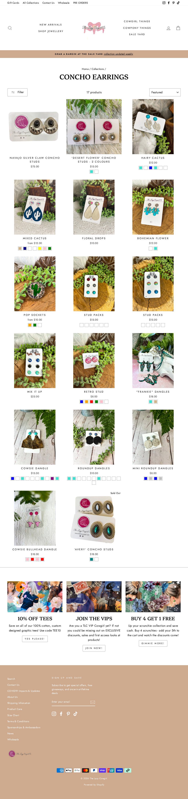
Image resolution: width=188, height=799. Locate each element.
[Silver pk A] (143, 325)
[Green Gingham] (35, 248)
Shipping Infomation (18, 703)
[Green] (35, 325)
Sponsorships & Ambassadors (23, 727)
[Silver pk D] (158, 325)
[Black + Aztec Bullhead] (109, 478)
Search (11, 679)
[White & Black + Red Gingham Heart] (47, 478)
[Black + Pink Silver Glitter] (79, 478)
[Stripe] (106, 401)
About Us (12, 697)
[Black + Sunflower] (27, 478)
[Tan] (20, 248)
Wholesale (64, 3)
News (10, 733)
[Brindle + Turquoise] (57, 478)
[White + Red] (42, 559)
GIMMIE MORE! (153, 643)
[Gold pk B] (86, 325)
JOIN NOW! (94, 648)
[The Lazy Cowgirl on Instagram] (54, 714)
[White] (96, 171)
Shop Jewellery (50, 31)
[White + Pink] (37, 559)
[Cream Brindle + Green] (49, 248)
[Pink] (101, 401)
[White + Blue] (155, 478)
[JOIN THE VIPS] (94, 596)
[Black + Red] (32, 559)
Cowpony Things (137, 28)
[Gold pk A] (81, 325)
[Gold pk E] (101, 325)
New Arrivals (51, 24)
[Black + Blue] (150, 168)
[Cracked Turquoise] (155, 248)
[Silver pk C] (153, 325)
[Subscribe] (92, 702)
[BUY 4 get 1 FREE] (153, 596)
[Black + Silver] (150, 478)
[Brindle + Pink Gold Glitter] (89, 478)
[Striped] (39, 325)
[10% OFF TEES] (34, 596)
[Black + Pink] (27, 559)
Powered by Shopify (94, 784)
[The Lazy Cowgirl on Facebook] (61, 714)
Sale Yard (137, 34)
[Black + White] (145, 168)
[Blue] (81, 401)
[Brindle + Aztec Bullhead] (113, 478)
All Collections (31, 3)
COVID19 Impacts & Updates (23, 691)
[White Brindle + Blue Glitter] (165, 168)
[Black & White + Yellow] (39, 248)
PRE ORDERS (80, 3)
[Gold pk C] (91, 325)
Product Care (14, 709)
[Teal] (91, 559)
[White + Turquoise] (140, 168)
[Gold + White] (104, 478)
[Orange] (30, 325)
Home (85, 69)
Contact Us (48, 3)
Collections (98, 69)
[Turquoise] (91, 171)
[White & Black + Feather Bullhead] (94, 482)
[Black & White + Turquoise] (42, 478)
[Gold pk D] (96, 325)
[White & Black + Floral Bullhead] (118, 478)
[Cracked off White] (150, 248)
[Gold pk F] (106, 325)
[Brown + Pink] (44, 248)
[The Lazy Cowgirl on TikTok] (75, 714)
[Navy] (25, 248)
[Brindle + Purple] (52, 478)
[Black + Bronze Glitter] (160, 168)
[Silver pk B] (148, 325)
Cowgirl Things (137, 21)
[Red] (91, 401)
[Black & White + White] (37, 478)
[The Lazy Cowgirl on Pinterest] (68, 714)
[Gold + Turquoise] (99, 478)
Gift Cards (13, 3)
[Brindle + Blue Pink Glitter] (94, 478)
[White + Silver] (160, 478)
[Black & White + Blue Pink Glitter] (84, 478)
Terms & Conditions (18, 721)
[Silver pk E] (163, 325)
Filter (20, 92)
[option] (94, 54)
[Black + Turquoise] (155, 168)
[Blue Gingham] (30, 248)
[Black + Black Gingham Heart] (32, 478)
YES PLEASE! (35, 638)
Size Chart (13, 715)
